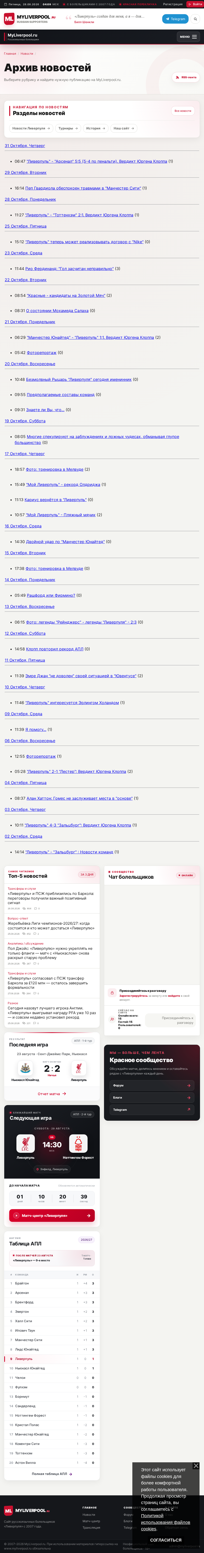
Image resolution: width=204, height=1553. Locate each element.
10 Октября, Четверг (25, 686)
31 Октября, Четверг (25, 145)
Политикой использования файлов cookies (165, 1522)
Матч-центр (91, 1521)
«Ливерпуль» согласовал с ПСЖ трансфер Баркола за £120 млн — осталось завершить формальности (48, 983)
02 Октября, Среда (23, 836)
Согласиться (166, 1540)
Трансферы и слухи (22, 888)
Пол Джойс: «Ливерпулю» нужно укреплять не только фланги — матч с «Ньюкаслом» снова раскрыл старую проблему (50, 953)
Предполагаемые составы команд (61, 394)
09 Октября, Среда (23, 713)
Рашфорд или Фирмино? (51, 595)
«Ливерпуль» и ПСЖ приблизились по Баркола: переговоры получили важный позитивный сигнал (51, 898)
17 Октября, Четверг (25, 453)
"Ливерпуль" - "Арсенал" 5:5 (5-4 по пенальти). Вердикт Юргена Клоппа (97, 161)
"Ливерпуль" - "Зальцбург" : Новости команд (69, 851)
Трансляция (91, 1527)
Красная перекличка (140, 4)
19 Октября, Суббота (25, 420)
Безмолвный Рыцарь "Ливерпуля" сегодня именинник (79, 379)
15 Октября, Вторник (25, 552)
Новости (27, 53)
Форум (129, 1514)
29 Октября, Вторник (26, 172)
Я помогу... (35, 729)
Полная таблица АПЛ (52, 1474)
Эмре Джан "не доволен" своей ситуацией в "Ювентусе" (80, 675)
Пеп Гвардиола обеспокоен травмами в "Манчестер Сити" (83, 188)
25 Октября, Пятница (26, 226)
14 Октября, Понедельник (30, 579)
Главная (10, 53)
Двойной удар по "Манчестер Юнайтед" (65, 541)
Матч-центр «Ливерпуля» (56, 1215)
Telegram (130, 1527)
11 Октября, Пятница (25, 660)
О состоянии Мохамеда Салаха (57, 310)
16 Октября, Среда (23, 525)
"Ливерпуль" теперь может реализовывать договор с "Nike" (84, 241)
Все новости (183, 111)
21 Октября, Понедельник (30, 321)
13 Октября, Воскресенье (29, 606)
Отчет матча (52, 1093)
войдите (174, 995)
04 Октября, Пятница (26, 782)
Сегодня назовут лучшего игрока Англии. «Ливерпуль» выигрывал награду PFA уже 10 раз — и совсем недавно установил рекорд (52, 1013)
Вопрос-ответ (18, 918)
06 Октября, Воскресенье (30, 740)
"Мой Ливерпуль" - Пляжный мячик (61, 514)
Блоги (128, 1521)
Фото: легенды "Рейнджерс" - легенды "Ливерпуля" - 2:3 (81, 622)
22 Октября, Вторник (26, 279)
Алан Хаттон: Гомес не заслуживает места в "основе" (80, 798)
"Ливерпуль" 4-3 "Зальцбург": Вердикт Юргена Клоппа (78, 825)
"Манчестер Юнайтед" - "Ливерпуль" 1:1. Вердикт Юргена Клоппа (90, 337)
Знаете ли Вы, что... (45, 409)
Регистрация (173, 4)
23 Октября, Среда (23, 252)
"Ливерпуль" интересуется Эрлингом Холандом (72, 702)
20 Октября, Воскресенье (30, 363)
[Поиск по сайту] (195, 19)
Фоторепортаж (41, 352)
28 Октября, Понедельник (30, 199)
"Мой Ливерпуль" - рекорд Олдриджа (63, 484)
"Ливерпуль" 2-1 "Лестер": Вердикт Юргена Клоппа (76, 771)
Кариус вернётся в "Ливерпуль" (56, 499)
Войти (197, 4)
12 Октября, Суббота (25, 633)
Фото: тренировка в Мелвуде (54, 469)
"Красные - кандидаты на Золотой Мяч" (66, 295)
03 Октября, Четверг (25, 809)
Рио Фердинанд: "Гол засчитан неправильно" (69, 268)
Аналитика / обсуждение (26, 943)
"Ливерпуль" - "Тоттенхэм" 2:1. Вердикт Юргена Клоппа (79, 214)
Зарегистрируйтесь (133, 995)
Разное (13, 1003)
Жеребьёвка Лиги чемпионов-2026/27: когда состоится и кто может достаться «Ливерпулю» (51, 925)
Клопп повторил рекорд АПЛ (54, 648)
